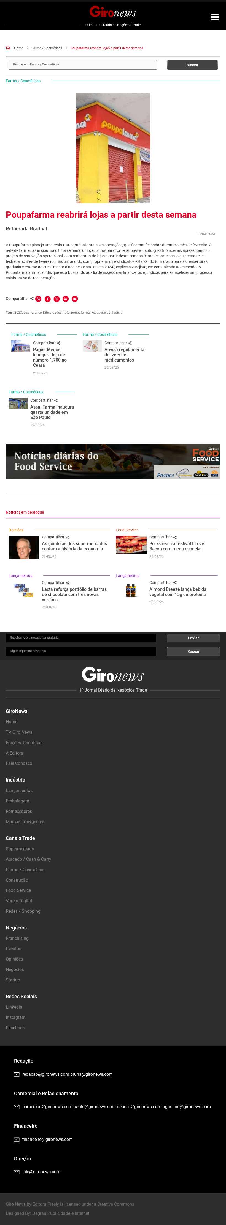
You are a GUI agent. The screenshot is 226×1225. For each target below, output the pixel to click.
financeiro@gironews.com (47, 1139)
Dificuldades (52, 312)
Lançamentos (20, 575)
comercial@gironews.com (47, 1106)
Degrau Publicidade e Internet (60, 1213)
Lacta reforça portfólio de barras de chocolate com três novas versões (74, 594)
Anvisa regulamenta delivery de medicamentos (124, 355)
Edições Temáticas (24, 742)
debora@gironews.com (139, 1106)
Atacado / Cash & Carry (28, 859)
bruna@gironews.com (91, 1074)
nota (66, 312)
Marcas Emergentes (25, 821)
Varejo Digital (19, 900)
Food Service (127, 530)
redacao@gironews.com (45, 1074)
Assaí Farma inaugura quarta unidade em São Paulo (52, 412)
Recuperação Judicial (107, 312)
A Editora (14, 753)
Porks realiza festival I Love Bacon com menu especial (176, 546)
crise (38, 312)
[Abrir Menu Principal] (215, 18)
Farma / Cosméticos (46, 48)
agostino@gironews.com (187, 1106)
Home (18, 48)
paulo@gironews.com (95, 1106)
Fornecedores (19, 811)
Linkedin (14, 1007)
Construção (17, 880)
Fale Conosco (19, 763)
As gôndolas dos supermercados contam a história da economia (74, 546)
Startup (13, 980)
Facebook (15, 1027)
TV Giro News (19, 732)
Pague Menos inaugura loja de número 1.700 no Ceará (50, 357)
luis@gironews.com (41, 1171)
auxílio (28, 312)
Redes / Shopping (23, 911)
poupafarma (80, 312)
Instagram (16, 1017)
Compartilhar (45, 343)
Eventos (13, 948)
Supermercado (20, 848)
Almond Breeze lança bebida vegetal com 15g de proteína (177, 592)
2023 (18, 312)
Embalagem (17, 801)
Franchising (17, 938)
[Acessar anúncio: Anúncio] (113, 461)
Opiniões (16, 530)
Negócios (15, 969)
